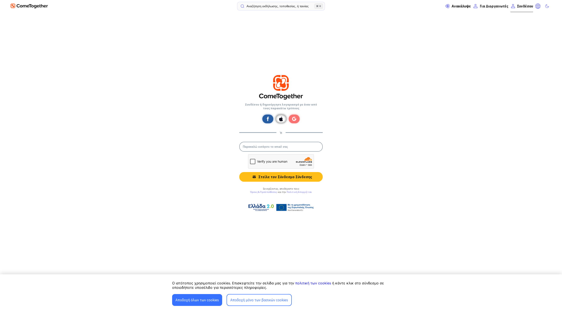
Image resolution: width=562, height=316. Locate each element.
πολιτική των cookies (313, 283)
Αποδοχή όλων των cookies (197, 300)
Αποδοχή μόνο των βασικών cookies (259, 300)
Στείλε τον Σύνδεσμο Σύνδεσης (285, 177)
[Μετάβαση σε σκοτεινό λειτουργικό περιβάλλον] (547, 6)
